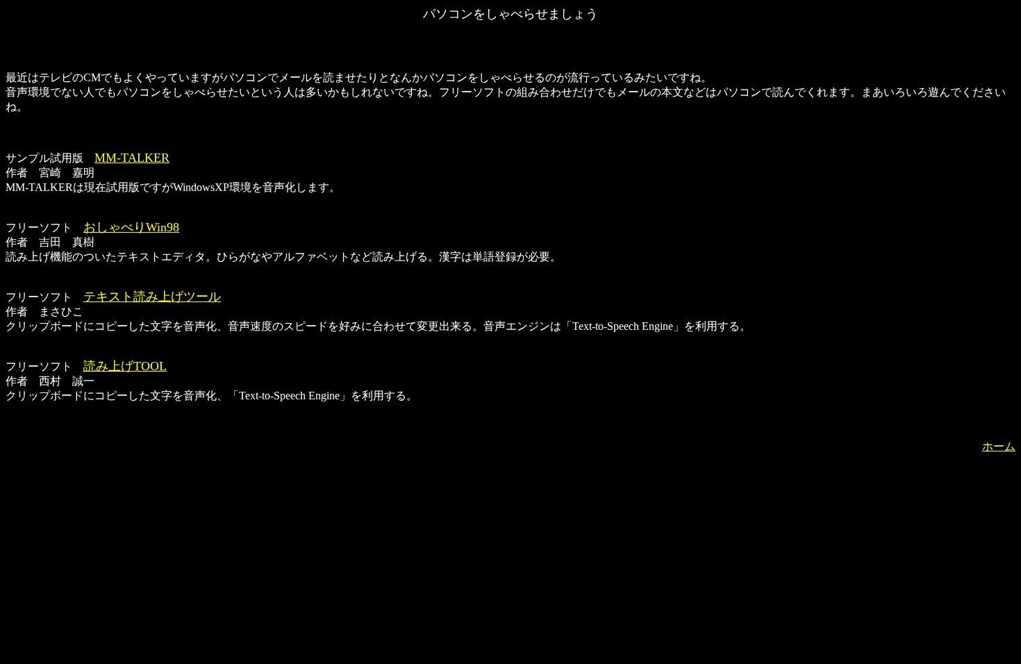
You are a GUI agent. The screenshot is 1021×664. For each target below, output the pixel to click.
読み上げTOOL (125, 366)
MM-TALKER (131, 158)
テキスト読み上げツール (152, 297)
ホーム (998, 446)
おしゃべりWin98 (131, 227)
